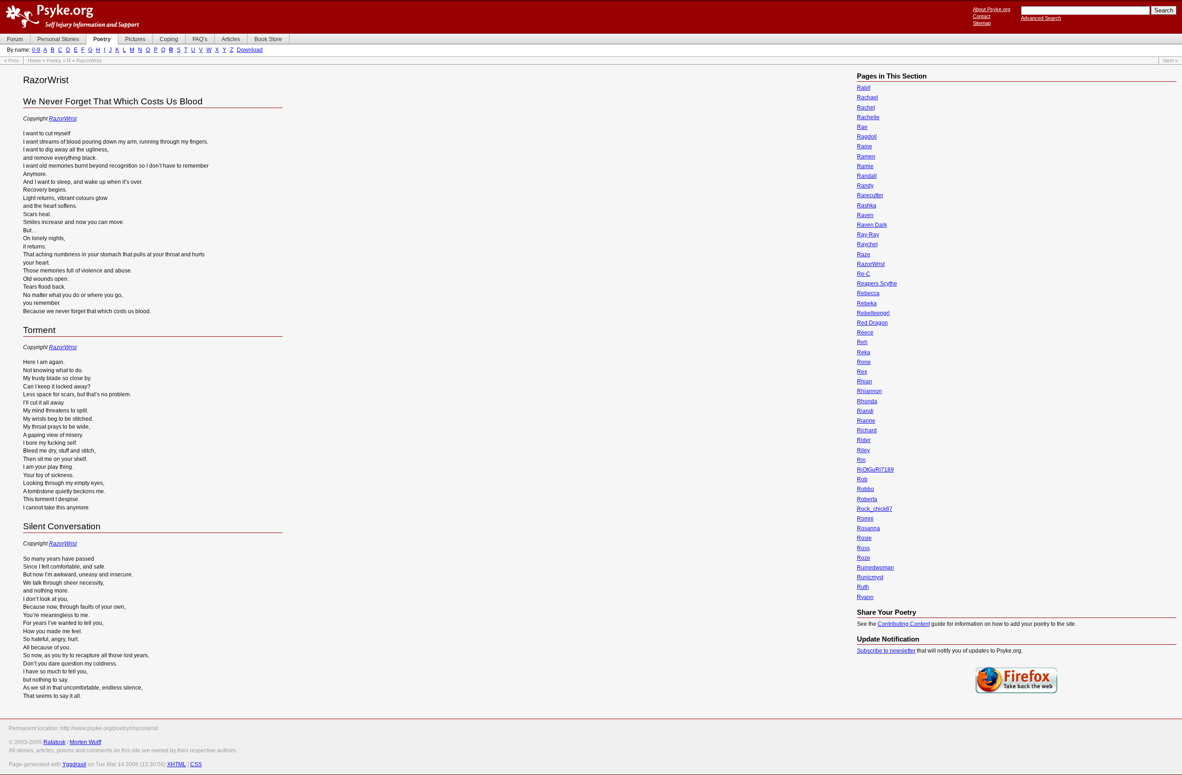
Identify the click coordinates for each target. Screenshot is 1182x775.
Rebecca (868, 293)
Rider (864, 440)
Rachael (867, 97)
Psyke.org (72, 16)
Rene (864, 362)
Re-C (863, 274)
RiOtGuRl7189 (875, 469)
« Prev (11, 60)
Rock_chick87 (875, 509)
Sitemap (982, 23)
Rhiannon (869, 391)
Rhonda (867, 401)
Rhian (864, 381)
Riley (863, 450)
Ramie (865, 166)
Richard (867, 430)
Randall (867, 176)
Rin (861, 460)
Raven (865, 215)
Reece (865, 332)
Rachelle (868, 117)
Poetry (54, 60)
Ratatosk (54, 742)
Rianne (866, 421)
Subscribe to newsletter (886, 651)
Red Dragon (872, 323)
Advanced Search (1041, 18)
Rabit (863, 88)
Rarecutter (870, 195)
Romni (865, 518)
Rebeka (867, 303)
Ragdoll (867, 136)
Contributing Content (904, 624)
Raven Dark (872, 225)
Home (34, 60)
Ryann (865, 597)
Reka (863, 352)
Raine (864, 146)
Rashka (866, 205)
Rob (862, 479)
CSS (196, 764)
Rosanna (868, 528)
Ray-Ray (868, 234)
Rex (862, 372)
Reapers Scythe (877, 283)
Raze (863, 254)
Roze (863, 558)
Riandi (865, 411)
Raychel (867, 244)
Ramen (866, 156)
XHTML (176, 764)
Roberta (867, 499)
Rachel (866, 107)
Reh (862, 342)
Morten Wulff (85, 742)
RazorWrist (63, 118)
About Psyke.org (991, 9)
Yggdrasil (74, 764)
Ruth (863, 587)
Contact (981, 16)
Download (250, 50)
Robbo (865, 489)
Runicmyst (870, 577)
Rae (862, 127)
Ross (863, 548)
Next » (1170, 60)
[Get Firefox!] (1016, 692)
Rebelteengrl (873, 313)
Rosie (864, 538)
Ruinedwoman (875, 567)
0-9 (36, 50)
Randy (865, 185)
